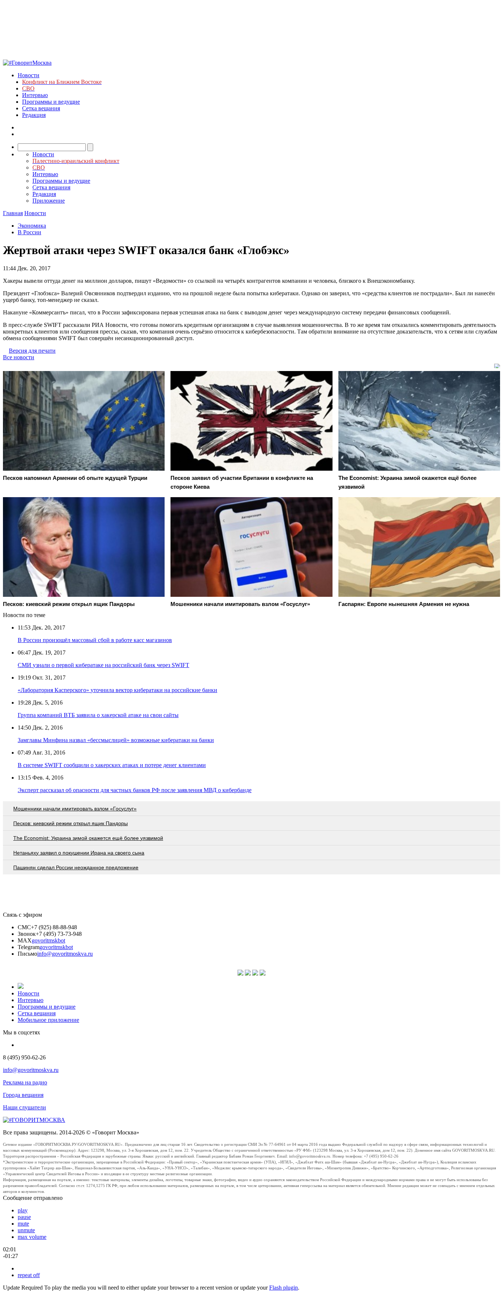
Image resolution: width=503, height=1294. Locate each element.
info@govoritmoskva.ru (65, 954)
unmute (26, 1230)
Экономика (32, 225)
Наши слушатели (24, 1107)
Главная (13, 213)
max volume (32, 1237)
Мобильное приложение (48, 1020)
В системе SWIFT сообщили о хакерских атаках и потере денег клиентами (112, 765)
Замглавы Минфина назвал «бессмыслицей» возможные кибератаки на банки (116, 740)
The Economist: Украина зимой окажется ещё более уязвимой (88, 838)
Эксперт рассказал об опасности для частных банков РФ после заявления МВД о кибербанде (135, 790)
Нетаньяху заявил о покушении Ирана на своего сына (78, 853)
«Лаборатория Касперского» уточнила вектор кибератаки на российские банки (117, 690)
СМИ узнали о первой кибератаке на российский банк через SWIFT (103, 665)
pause (24, 1217)
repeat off (29, 1275)
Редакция (34, 115)
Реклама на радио (25, 1082)
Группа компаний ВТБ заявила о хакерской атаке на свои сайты (98, 715)
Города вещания (23, 1095)
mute (23, 1223)
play (23, 1210)
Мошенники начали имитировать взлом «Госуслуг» (75, 809)
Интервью (35, 95)
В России (29, 232)
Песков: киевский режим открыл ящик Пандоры (70, 823)
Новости (28, 75)
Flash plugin (283, 1287)
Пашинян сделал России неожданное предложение (75, 867)
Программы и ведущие (51, 102)
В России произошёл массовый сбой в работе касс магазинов (95, 640)
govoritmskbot (48, 940)
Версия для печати (32, 350)
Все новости (18, 357)
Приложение (48, 200)
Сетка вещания (41, 108)
